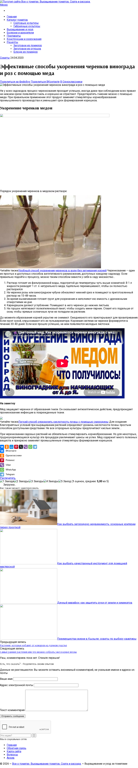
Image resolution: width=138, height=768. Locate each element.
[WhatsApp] (30, 447)
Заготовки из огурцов (27, 48)
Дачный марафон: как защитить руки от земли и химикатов (94, 602)
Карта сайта (14, 751)
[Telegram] (35, 447)
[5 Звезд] (64, 481)
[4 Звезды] (51, 481)
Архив (10, 757)
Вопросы (12, 754)
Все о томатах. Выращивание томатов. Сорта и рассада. (46, 763)
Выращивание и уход (20, 29)
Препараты (14, 35)
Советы (5, 57)
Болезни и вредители (20, 32)
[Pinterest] (16, 447)
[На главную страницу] (69, 1)
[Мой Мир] (11, 447)
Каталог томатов (17, 19)
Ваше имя (6, 678)
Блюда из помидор (25, 51)
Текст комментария (12, 710)
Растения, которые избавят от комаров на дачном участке (33, 645)
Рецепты (12, 42)
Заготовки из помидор (27, 45)
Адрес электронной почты (16, 685)
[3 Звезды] (36, 481)
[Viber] (26, 447)
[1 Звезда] (7, 481)
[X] (21, 447)
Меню (4, 4)
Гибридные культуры (26, 26)
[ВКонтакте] (2, 447)
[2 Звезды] (21, 481)
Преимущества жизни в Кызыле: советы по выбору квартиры (96, 638)
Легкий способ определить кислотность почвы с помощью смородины (63, 421)
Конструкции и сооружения (24, 39)
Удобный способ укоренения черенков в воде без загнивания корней (62, 270)
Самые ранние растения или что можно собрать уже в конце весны (38, 652)
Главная (12, 16)
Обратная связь (16, 748)
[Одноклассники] (7, 447)
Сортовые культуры (26, 23)
